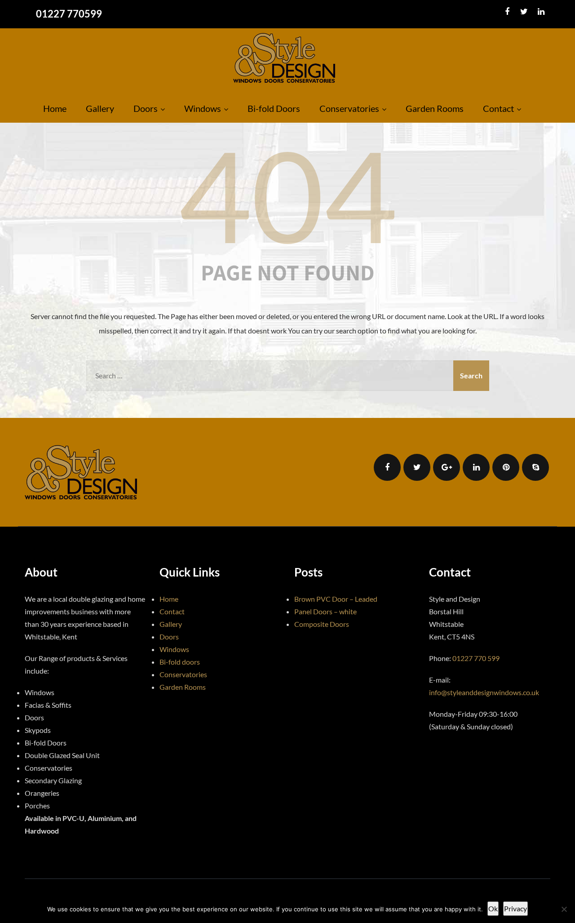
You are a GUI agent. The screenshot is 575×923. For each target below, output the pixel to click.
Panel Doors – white (325, 611)
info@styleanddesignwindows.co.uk (484, 692)
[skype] (535, 467)
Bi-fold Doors (274, 108)
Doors (145, 108)
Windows (202, 108)
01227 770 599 (476, 658)
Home (54, 108)
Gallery (100, 108)
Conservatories (349, 108)
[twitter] (524, 11)
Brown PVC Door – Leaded (335, 599)
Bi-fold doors (179, 661)
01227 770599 (69, 14)
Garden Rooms (435, 108)
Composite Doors (321, 624)
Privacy (515, 908)
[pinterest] (505, 467)
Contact (498, 108)
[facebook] (507, 11)
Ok (493, 908)
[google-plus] (446, 467)
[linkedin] (541, 11)
